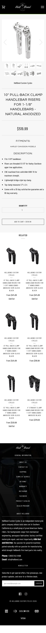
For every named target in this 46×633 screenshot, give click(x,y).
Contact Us (23, 467)
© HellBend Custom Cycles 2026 (23, 601)
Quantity (23, 206)
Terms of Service (23, 477)
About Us (23, 462)
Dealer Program (23, 506)
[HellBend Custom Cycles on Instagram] (26, 595)
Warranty (23, 486)
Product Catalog (23, 501)
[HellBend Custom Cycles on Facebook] (20, 595)
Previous (5, 42)
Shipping (23, 472)
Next (41, 42)
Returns (23, 481)
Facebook (23, 496)
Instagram (23, 491)
